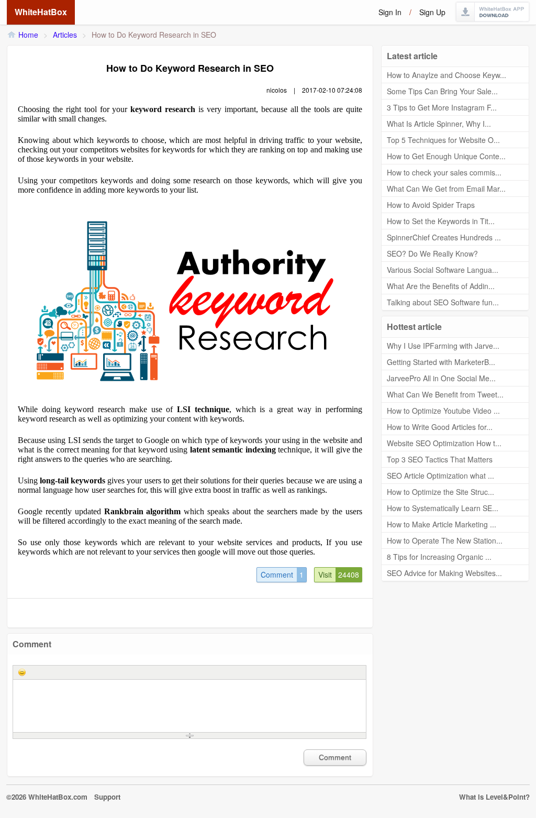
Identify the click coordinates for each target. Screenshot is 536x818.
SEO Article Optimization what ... (440, 475)
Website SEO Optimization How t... (444, 443)
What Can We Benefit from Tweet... (445, 394)
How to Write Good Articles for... (440, 427)
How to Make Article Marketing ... (441, 524)
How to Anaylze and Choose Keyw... (446, 75)
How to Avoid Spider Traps (431, 205)
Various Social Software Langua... (442, 269)
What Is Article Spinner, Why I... (439, 123)
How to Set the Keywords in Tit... (441, 221)
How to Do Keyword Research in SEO (154, 34)
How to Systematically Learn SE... (442, 508)
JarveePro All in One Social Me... (441, 378)
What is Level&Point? (494, 797)
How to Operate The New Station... (444, 540)
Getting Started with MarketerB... (441, 362)
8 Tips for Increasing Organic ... (439, 556)
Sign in (389, 12)
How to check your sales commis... (444, 172)
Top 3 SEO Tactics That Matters (440, 459)
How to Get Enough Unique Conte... (446, 156)
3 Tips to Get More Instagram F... (442, 107)
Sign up (432, 12)
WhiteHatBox (41, 12)
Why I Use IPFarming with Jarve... (443, 345)
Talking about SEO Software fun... (443, 302)
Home (28, 34)
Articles (65, 34)
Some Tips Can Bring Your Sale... (442, 91)
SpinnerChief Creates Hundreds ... (444, 237)
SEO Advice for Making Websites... (444, 573)
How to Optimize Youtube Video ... (443, 410)
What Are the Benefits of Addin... (441, 286)
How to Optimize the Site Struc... (440, 492)
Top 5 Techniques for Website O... (443, 140)
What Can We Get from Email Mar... (446, 188)
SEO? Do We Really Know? (432, 253)
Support (107, 797)
